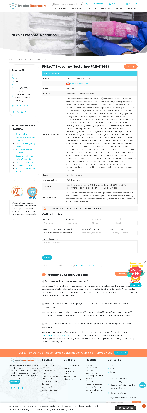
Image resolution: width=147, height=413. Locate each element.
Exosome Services (49, 390)
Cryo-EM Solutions (71, 365)
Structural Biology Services (49, 366)
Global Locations (22, 105)
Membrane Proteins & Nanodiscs (94, 391)
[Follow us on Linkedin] (21, 112)
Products (77, 8)
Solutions (92, 8)
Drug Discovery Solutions (70, 372)
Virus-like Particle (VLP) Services (51, 382)
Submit (47, 257)
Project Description (50, 239)
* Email (118, 219)
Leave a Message (96, 4)
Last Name (71, 219)
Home (54, 8)
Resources (106, 8)
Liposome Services (50, 387)
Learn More (15, 382)
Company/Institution (90, 229)
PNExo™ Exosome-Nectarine (41, 59)
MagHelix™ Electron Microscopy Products (94, 374)
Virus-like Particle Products (92, 379)
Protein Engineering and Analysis (50, 377)
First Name (46, 219)
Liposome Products (24, 162)
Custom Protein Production (48, 372)
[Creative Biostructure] (24, 360)
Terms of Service (93, 266)
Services (63, 8)
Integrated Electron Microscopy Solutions (73, 378)
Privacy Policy (80, 266)
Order (119, 8)
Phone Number (97, 219)
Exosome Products (24, 165)
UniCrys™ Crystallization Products (91, 367)
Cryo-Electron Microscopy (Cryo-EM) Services (25, 137)
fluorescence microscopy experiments (59, 335)
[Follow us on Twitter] (17, 112)
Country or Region (118, 229)
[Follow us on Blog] (25, 112)
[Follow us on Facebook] (13, 112)
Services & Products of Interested (57, 229)
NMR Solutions (69, 368)
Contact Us (133, 4)
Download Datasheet (79, 83)
